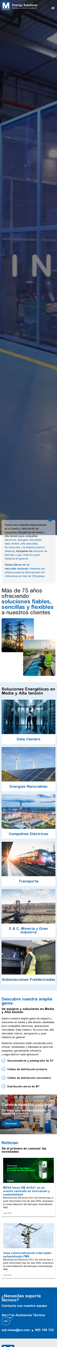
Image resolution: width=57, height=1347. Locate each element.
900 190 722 (44, 1330)
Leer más (7, 1213)
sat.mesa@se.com (16, 1330)
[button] (53, 8)
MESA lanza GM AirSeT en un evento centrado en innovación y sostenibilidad (26, 1191)
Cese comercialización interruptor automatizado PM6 (27, 1254)
